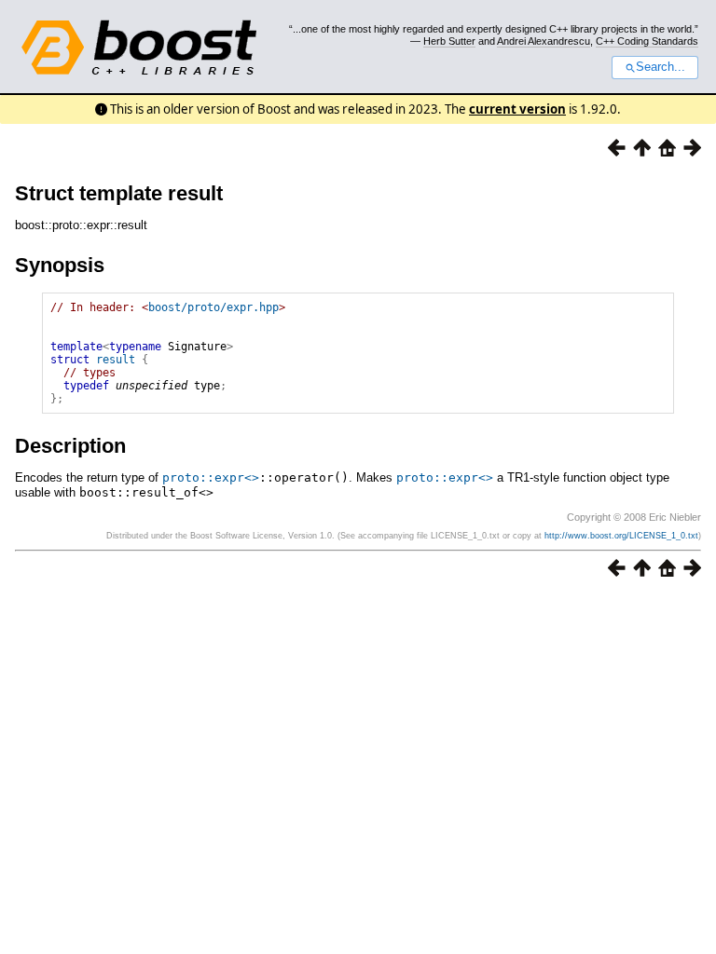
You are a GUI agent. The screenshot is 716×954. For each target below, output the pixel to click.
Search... (660, 67)
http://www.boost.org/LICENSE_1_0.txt (621, 535)
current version (517, 109)
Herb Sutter (449, 41)
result (115, 359)
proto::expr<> (210, 477)
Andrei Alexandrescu (543, 41)
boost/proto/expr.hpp (213, 307)
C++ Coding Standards (647, 41)
